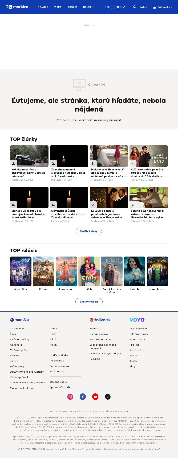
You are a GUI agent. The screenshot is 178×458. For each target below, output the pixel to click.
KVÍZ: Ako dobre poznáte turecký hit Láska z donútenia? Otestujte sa (147, 173)
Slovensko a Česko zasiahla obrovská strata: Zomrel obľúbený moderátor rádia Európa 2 (68, 214)
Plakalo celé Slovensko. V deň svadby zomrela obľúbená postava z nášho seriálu (108, 173)
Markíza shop (57, 371)
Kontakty (95, 328)
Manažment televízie (22, 388)
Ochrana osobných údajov (105, 353)
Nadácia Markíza (60, 355)
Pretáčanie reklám (60, 366)
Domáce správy (99, 334)
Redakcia (95, 358)
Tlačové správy (19, 350)
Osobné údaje (58, 381)
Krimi (53, 339)
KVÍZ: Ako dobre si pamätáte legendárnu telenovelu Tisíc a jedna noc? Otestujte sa (106, 214)
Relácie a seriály (19, 339)
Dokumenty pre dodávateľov (26, 371)
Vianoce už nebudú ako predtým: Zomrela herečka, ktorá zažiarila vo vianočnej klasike (28, 214)
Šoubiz (72, 7)
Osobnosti (16, 344)
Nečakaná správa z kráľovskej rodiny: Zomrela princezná (28, 173)
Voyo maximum (139, 328)
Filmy (132, 366)
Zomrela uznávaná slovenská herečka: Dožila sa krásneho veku (68, 173)
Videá (57, 7)
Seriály (133, 361)
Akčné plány (17, 366)
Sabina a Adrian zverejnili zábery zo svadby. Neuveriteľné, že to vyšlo (147, 214)
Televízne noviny (139, 334)
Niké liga (134, 344)
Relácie (43, 7)
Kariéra (14, 361)
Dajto (53, 334)
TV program (17, 328)
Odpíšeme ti (57, 360)
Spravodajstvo (138, 339)
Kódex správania (19, 377)
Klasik (53, 344)
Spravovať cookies (61, 387)
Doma (53, 328)
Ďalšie (87, 7)
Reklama (15, 355)
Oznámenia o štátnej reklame (27, 382)
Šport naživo (137, 350)
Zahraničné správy (100, 339)
